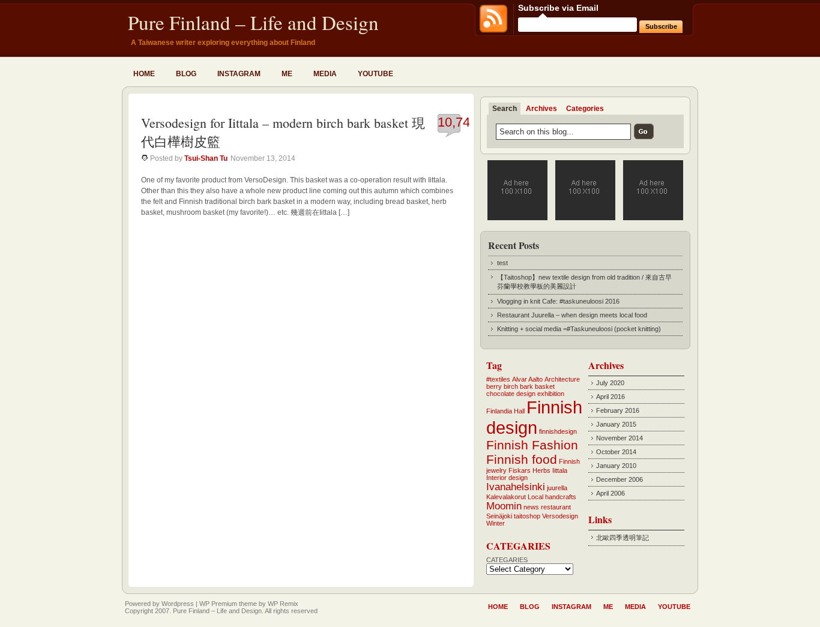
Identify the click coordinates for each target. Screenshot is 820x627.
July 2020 (610, 382)
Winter (495, 523)
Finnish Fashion (532, 445)
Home (144, 74)
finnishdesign (558, 431)
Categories (585, 108)
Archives (541, 108)
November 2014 (619, 438)
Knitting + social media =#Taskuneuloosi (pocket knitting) (579, 328)
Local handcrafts (552, 496)
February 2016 (617, 410)
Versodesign (560, 516)
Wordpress (177, 603)
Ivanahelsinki (515, 487)
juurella (557, 487)
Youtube (375, 74)
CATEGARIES (507, 559)
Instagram (239, 74)
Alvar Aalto (527, 379)
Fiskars (519, 470)
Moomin (504, 506)
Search (504, 108)
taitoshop (527, 516)
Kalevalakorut (506, 496)
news (531, 507)
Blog (186, 74)
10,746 (457, 122)
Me (287, 74)
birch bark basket (529, 386)
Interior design (507, 477)
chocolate (500, 393)
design (525, 393)
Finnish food (521, 459)
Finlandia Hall (505, 411)
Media (325, 74)
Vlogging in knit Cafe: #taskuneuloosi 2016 (558, 301)
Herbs (541, 470)
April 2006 (610, 493)
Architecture (562, 379)
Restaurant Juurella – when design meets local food (572, 315)
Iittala (559, 470)
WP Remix (283, 603)
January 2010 (616, 465)
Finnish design (534, 417)
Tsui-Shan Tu (206, 158)
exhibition (550, 393)
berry (494, 386)
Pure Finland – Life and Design (253, 22)
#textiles (498, 379)
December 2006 (619, 479)
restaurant (556, 507)
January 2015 (616, 424)
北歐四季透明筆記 (622, 537)
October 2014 (616, 451)
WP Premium (218, 603)
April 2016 (610, 396)
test (502, 262)
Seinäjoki (499, 516)
